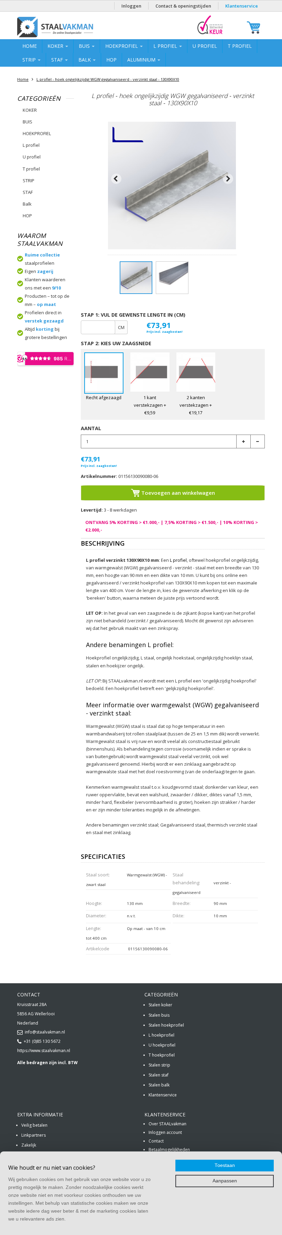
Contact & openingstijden (183, 6)
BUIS (85, 46)
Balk (85, 59)
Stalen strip (159, 1065)
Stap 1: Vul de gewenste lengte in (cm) (133, 315)
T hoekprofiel (162, 1055)
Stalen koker (160, 1005)
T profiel (240, 46)
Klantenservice (241, 6)
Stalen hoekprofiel (166, 1025)
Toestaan (225, 1165)
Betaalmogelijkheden (169, 1149)
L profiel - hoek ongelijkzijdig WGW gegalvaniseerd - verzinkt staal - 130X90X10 (107, 79)
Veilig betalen (34, 1125)
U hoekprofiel (162, 1045)
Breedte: (182, 903)
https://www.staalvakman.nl (43, 1050)
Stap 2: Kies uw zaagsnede (116, 343)
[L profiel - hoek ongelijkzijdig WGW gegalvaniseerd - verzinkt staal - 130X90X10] (136, 277)
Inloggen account (165, 1132)
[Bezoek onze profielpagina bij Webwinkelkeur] (210, 33)
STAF (57, 59)
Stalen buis (159, 1015)
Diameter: (96, 915)
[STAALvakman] (73, 27)
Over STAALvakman (167, 1124)
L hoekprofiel (161, 1035)
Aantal (91, 428)
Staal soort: (98, 875)
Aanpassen (225, 1180)
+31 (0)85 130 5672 (42, 1041)
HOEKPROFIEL (122, 46)
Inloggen (131, 6)
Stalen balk (159, 1085)
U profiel (205, 46)
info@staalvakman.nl (45, 1032)
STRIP (29, 59)
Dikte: (178, 915)
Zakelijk (28, 1145)
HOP (111, 59)
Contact (156, 1141)
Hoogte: (94, 903)
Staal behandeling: (186, 879)
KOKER (56, 46)
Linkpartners (33, 1135)
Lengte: (93, 928)
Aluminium (142, 59)
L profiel (165, 46)
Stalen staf (159, 1075)
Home (29, 46)
